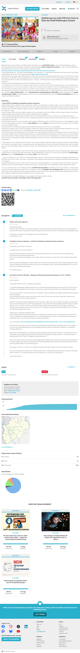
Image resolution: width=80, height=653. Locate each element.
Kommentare (32, 58)
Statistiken (42, 59)
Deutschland (15, 510)
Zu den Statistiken (7, 447)
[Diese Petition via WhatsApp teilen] (13, 190)
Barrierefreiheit (63, 646)
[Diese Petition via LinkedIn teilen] (11, 190)
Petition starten (32, 9)
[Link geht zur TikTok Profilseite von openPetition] (18, 626)
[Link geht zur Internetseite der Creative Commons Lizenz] (2, 651)
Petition (4, 59)
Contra (44, 372)
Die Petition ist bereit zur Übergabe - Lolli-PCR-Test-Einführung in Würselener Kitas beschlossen (37, 241)
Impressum (62, 644)
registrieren (59, 2)
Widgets (61, 626)
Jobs (37, 626)
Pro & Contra (12, 59)
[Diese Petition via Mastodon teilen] (8, 190)
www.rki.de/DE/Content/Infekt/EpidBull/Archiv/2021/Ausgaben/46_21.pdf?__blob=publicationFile (47, 322)
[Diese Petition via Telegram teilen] (16, 190)
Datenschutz (62, 642)
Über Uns (62, 9)
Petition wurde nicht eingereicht (19, 222)
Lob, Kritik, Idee (40, 631)
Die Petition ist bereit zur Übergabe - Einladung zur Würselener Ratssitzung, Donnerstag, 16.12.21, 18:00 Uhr (40, 275)
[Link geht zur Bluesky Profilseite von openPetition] (10, 631)
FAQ (60, 624)
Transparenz (62, 639)
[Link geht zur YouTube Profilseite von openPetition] (18, 631)
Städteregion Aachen (12, 15)
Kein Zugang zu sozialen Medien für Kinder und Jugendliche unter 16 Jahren (56, 537)
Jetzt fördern (40, 614)
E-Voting (61, 631)
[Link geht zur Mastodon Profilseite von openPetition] (3, 631)
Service (54, 9)
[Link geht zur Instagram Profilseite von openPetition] (10, 626)
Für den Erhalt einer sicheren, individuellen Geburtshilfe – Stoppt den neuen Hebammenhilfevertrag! (15, 537)
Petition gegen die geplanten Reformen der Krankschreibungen (16, 581)
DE (76, 2)
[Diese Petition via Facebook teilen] (3, 190)
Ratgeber (38, 639)
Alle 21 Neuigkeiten (68, 215)
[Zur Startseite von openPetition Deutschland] (10, 8)
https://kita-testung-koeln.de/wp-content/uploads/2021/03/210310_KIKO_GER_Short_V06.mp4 (28, 70)
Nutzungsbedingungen (65, 641)
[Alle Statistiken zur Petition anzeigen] (16, 443)
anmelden (68, 2)
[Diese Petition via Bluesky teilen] (5, 190)
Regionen (39, 646)
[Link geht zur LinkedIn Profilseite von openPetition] (26, 626)
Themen (38, 644)
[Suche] (78, 9)
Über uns (38, 624)
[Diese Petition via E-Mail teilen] (18, 190)
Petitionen (45, 9)
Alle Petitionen (40, 641)
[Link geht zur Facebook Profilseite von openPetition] (3, 626)
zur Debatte (71, 367)
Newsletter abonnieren (11, 639)
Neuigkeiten (22, 58)
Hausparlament (63, 630)
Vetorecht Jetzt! (63, 633)
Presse (38, 630)
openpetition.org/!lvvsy (32, 190)
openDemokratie (63, 628)
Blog (37, 628)
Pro (3, 372)
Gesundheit (45, 15)
